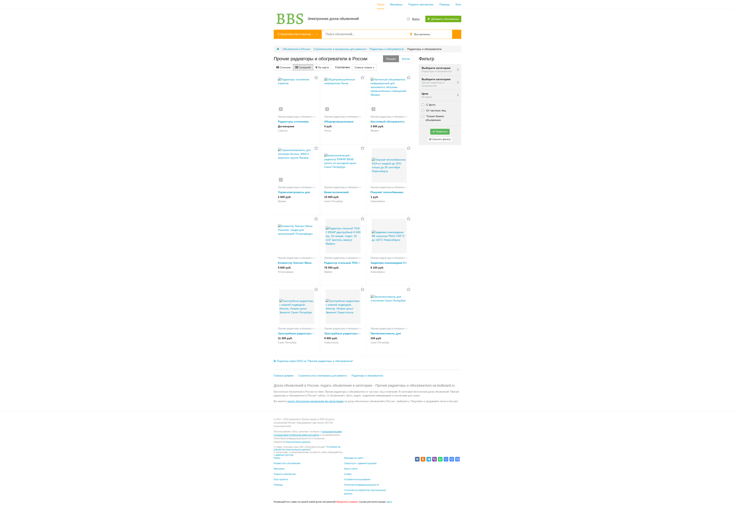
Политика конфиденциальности (361, 484)
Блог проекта (281, 479)
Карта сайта (351, 468)
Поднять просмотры (421, 4)
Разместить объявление (287, 463)
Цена (427, 95)
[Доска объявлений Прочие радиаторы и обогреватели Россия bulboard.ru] (446, 459)
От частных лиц (435, 110)
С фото (430, 104)
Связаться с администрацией (360, 463)
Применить (441, 131)
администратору (284, 455)
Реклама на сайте (353, 458)
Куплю (406, 58)
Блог (458, 4)
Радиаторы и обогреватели (367, 375)
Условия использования (357, 479)
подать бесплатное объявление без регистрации (315, 401)
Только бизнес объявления (434, 118)
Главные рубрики (283, 375)
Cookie (348, 474)
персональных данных (298, 442)
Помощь (444, 4)
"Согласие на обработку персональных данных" (307, 448)
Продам (391, 58)
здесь (389, 502)
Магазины (396, 4)
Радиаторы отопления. (293, 121)
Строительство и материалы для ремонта (322, 375)
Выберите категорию (437, 69)
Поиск (380, 4)
